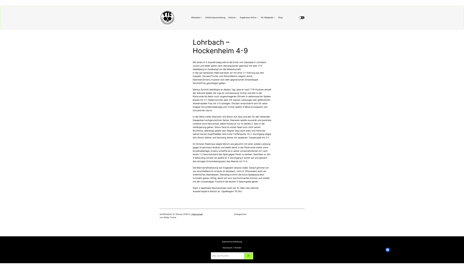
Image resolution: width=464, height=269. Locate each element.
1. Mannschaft (196, 214)
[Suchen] (248, 256)
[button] (301, 17)
